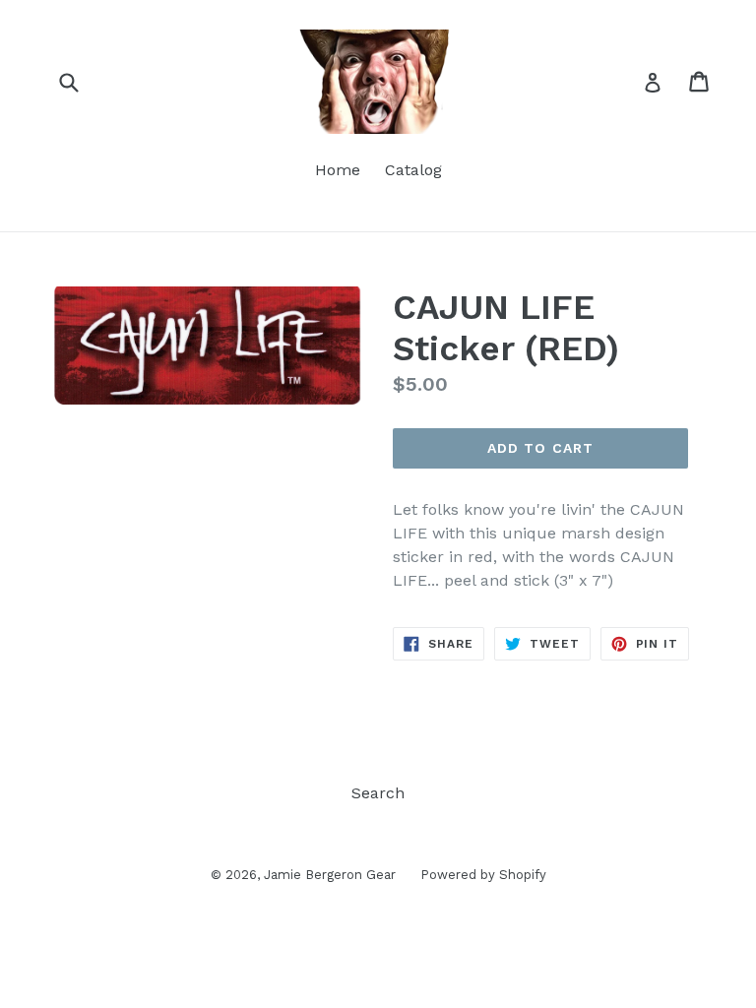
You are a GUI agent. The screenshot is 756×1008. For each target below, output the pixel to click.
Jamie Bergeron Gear (330, 874)
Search (378, 793)
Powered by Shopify (483, 874)
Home (337, 169)
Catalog (413, 169)
